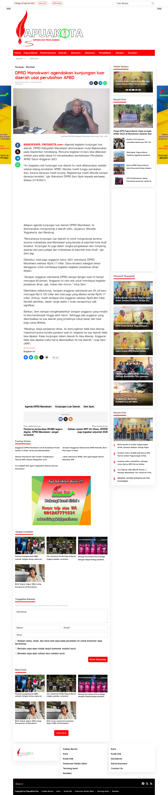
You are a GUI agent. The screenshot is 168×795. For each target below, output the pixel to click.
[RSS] (71, 419)
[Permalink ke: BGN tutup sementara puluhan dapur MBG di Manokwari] (61, 710)
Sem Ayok (89, 406)
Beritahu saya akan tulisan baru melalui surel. (41, 653)
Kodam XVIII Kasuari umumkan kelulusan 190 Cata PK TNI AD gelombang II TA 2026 (139, 141)
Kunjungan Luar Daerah (67, 406)
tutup (8, 8)
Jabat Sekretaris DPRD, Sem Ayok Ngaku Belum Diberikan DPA (83, 458)
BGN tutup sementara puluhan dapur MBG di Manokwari (60, 722)
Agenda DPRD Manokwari (38, 406)
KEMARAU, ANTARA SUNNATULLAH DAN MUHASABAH (133, 479)
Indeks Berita (70, 749)
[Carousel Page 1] (127, 90)
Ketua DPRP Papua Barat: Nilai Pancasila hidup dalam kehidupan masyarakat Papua (139, 167)
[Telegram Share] (100, 83)
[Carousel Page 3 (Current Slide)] (133, 90)
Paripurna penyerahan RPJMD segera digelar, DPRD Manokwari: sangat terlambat (43, 430)
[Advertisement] (66, 202)
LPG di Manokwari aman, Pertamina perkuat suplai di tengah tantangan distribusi (139, 180)
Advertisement (119, 763)
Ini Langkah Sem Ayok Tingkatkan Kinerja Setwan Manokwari (36, 467)
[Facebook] (61, 419)
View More (61, 733)
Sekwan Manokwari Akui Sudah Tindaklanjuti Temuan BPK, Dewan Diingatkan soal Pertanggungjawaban (34, 458)
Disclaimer (116, 758)
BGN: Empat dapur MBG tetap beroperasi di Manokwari (28, 585)
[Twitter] (66, 419)
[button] (152, 3)
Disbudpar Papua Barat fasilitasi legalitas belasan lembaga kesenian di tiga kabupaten (138, 154)
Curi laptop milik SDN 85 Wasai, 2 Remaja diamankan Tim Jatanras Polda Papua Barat (134, 471)
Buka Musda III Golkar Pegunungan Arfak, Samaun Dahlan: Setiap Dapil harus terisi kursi (133, 446)
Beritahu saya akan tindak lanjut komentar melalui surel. (46, 648)
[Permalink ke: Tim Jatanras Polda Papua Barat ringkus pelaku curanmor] (61, 545)
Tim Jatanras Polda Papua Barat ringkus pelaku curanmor (61, 557)
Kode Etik (68, 758)
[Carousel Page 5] (139, 90)
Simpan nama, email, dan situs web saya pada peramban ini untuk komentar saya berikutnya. (58, 642)
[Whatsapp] (105, 83)
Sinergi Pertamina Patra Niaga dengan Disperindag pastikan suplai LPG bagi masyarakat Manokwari (91, 558)
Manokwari (19, 84)
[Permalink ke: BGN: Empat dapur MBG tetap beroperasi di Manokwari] (30, 573)
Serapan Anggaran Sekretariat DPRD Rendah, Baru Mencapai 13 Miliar (84, 449)
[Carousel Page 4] (136, 90)
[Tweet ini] (96, 83)
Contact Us (117, 768)
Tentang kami (70, 768)
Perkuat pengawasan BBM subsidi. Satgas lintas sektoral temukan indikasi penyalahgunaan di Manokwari (28, 558)
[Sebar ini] (91, 83)
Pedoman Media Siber (75, 763)
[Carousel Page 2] (130, 90)
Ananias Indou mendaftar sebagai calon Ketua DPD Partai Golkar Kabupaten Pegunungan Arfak (133, 82)
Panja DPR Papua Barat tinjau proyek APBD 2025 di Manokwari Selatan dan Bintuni (133, 132)
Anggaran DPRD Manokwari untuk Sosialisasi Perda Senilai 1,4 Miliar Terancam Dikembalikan (37, 449)
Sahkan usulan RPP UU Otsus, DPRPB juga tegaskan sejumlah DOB (87, 429)
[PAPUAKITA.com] (48, 27)
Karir (65, 753)
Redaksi (67, 773)
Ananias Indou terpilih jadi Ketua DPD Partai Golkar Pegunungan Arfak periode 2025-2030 (133, 454)
